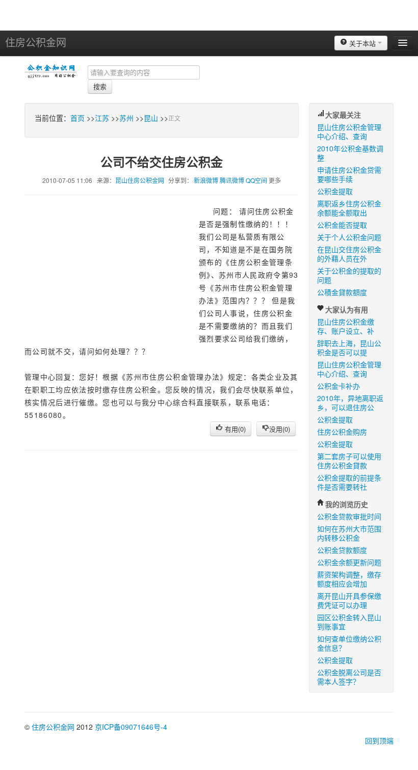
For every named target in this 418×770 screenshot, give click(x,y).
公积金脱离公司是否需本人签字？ (349, 676)
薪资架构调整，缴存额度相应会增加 (349, 579)
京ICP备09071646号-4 (131, 727)
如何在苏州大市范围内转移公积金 (349, 533)
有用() (234, 429)
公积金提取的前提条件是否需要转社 (349, 482)
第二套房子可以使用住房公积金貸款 (349, 460)
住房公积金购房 (342, 432)
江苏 (102, 118)
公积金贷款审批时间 (349, 516)
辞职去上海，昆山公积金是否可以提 (349, 347)
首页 (77, 118)
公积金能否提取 (342, 225)
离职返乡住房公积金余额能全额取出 (349, 208)
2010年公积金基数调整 (350, 153)
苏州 (126, 118)
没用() (279, 429)
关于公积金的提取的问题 (349, 275)
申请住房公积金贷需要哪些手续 (349, 174)
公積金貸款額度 (342, 292)
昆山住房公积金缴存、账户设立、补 (345, 326)
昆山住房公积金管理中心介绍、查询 (349, 131)
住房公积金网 (35, 42)
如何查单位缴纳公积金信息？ (349, 643)
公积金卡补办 (338, 386)
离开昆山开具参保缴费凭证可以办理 (349, 600)
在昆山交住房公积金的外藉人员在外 (349, 253)
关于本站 (362, 43)
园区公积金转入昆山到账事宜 (349, 621)
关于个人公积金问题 (349, 237)
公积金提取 (335, 191)
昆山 (151, 118)
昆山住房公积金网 (139, 180)
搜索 (100, 86)
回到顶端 (379, 740)
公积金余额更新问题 (349, 562)
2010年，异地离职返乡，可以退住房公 (350, 402)
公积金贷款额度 (342, 550)
